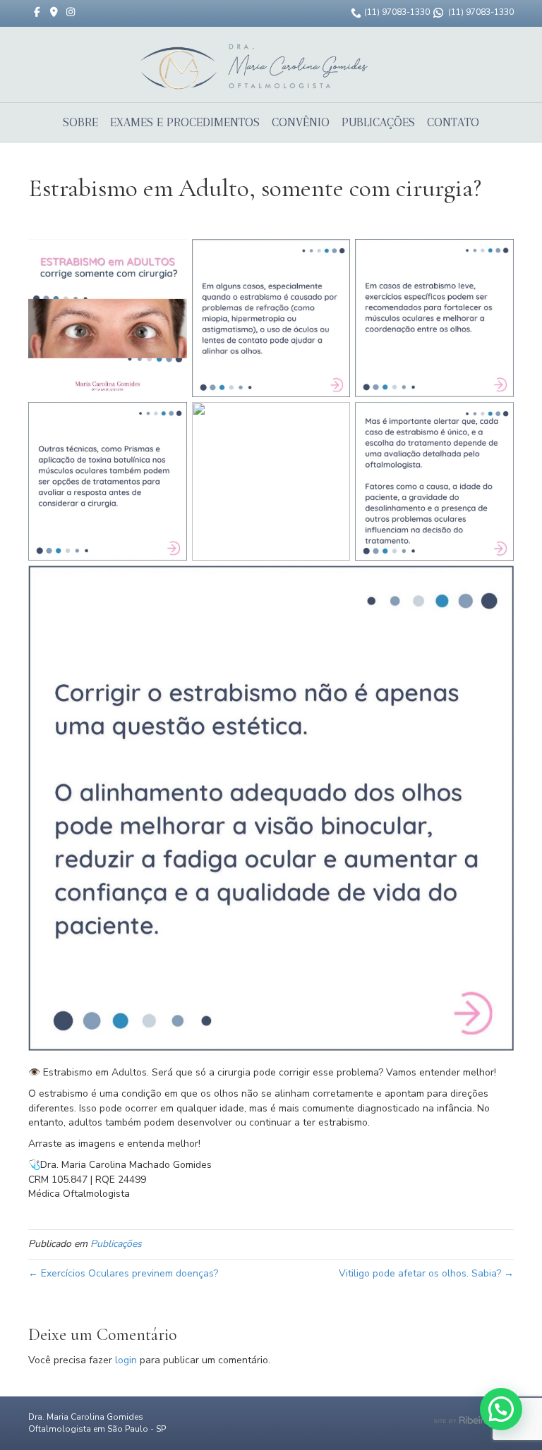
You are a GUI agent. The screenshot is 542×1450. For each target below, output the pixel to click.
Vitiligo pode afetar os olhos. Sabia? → (426, 1273)
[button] (501, 1409)
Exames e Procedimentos (185, 122)
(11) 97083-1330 (397, 12)
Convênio (301, 122)
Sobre (80, 122)
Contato (453, 122)
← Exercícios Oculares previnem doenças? (123, 1273)
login (126, 1360)
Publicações (378, 122)
